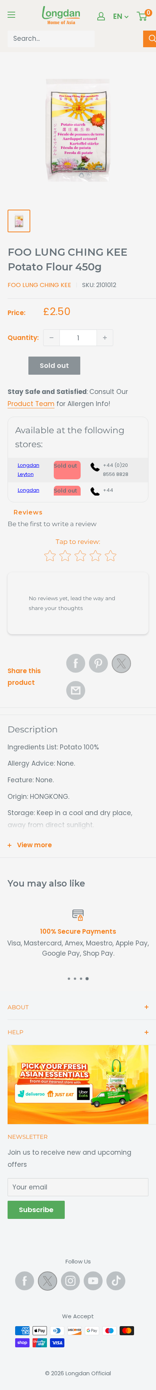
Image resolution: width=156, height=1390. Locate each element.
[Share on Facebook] (75, 663)
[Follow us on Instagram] (70, 1280)
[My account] (101, 16)
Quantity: (23, 337)
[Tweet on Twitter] (121, 665)
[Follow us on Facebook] (24, 1280)
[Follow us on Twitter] (47, 1282)
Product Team (31, 403)
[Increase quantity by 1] (105, 338)
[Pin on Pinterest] (98, 663)
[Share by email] (75, 690)
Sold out (54, 365)
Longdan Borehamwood (32, 494)
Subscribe (36, 1209)
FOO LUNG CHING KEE (39, 285)
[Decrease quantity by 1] (51, 338)
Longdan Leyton (28, 470)
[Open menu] (11, 15)
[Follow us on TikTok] (115, 1280)
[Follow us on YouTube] (93, 1280)
